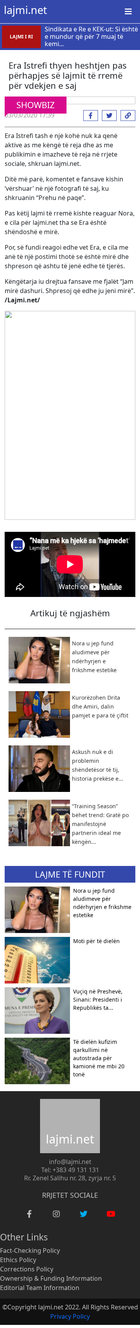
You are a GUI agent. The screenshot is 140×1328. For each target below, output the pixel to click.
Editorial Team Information (39, 1287)
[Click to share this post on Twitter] (107, 115)
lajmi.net (25, 10)
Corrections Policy (26, 1269)
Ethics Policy (18, 1260)
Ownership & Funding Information (51, 1278)
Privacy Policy (70, 1316)
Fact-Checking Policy (30, 1250)
